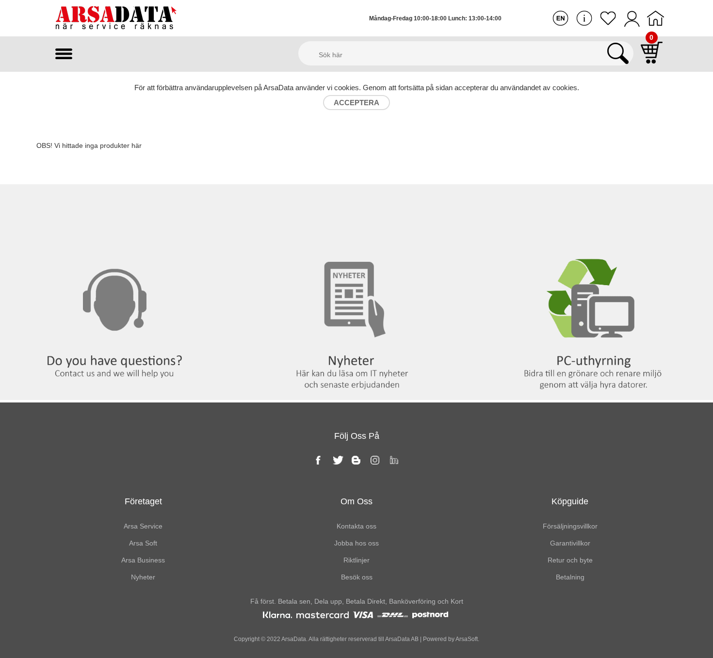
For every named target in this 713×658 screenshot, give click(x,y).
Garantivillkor (570, 543)
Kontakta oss (118, 204)
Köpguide (569, 501)
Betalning (570, 577)
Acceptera (356, 102)
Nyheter (356, 204)
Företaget (143, 501)
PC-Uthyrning (594, 204)
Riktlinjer (356, 560)
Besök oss (357, 577)
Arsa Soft (143, 543)
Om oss (356, 501)
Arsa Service (143, 526)
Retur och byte (570, 560)
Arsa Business (143, 560)
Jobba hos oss (356, 543)
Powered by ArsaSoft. (450, 639)
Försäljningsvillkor (570, 526)
